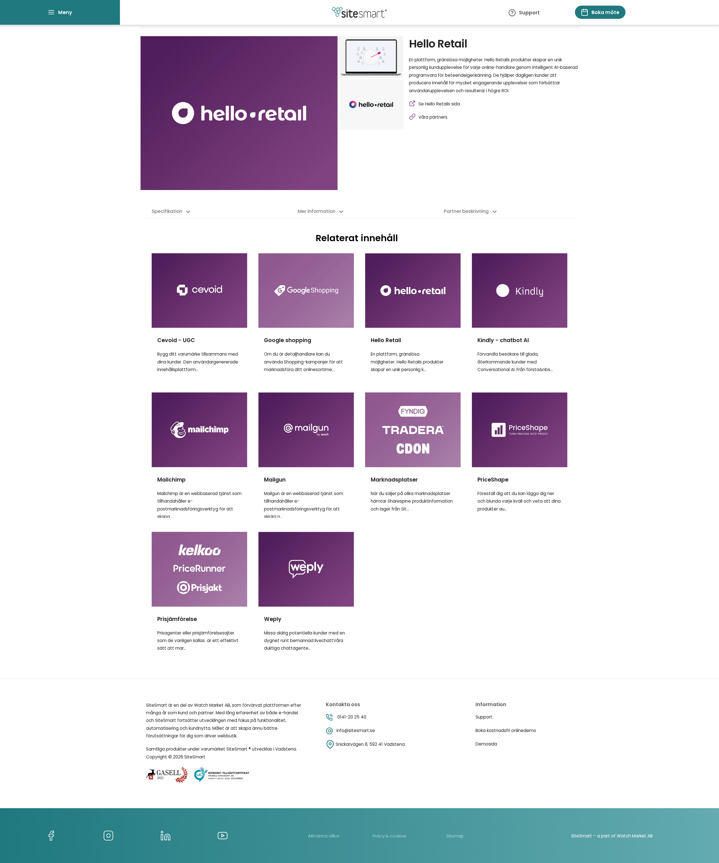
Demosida (486, 744)
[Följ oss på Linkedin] (165, 835)
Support (529, 13)
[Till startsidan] (359, 12)
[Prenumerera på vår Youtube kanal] (222, 835)
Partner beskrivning (466, 211)
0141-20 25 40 (351, 717)
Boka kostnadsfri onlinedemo (505, 730)
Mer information (316, 211)
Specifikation (167, 211)
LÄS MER (200, 254)
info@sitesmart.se (355, 730)
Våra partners (432, 117)
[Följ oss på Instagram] (108, 835)
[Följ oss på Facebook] (51, 835)
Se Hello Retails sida (439, 104)
